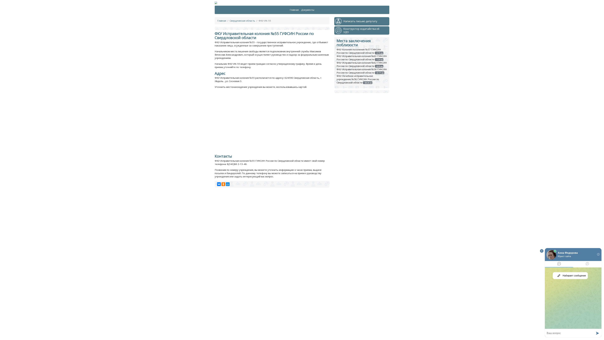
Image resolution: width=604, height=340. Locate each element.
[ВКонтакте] (219, 184)
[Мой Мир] (228, 184)
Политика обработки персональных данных (240, 332)
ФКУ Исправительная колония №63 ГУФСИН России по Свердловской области (362, 57)
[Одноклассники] (223, 184)
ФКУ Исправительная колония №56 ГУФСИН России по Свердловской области (362, 71)
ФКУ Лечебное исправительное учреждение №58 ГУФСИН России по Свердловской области (358, 79)
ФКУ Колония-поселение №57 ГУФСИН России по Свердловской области (359, 51)
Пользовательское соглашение (284, 332)
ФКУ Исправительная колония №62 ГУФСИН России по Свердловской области (362, 64)
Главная (294, 9)
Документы (307, 9)
